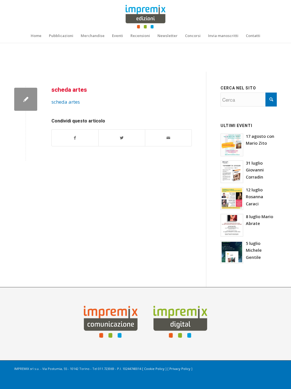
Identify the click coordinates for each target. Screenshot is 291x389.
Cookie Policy (154, 369)
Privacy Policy (179, 369)
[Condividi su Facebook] (75, 138)
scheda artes (69, 89)
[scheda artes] (25, 99)
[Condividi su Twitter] (122, 138)
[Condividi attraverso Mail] (168, 138)
